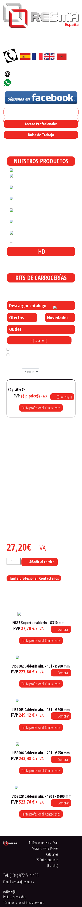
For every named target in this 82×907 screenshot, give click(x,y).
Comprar (63, 629)
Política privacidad (14, 896)
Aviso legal (9, 891)
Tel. (20, 875)
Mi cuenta (12, 112)
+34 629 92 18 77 (27, 81)
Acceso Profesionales (41, 123)
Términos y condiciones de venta (23, 902)
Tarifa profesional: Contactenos (41, 407)
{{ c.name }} (39, 340)
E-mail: (18, 881)
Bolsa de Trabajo (41, 134)
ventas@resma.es (29, 72)
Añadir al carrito (41, 561)
